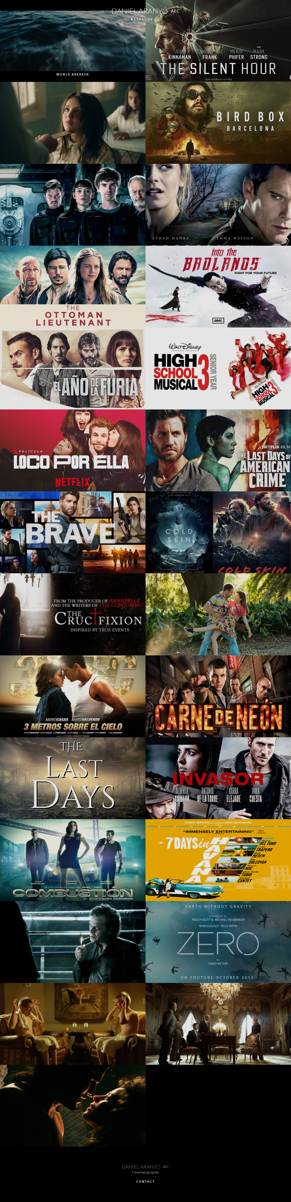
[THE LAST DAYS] (73, 778)
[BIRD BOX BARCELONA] (218, 123)
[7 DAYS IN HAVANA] (218, 860)
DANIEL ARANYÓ (145, 10)
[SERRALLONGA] (73, 1106)
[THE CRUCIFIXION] (73, 614)
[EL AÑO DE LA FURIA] (73, 368)
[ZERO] (218, 942)
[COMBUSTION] (73, 860)
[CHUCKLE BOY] (73, 1024)
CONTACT (145, 1181)
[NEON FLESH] (218, 696)
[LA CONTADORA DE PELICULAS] (73, 123)
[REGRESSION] (218, 205)
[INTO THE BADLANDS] (218, 287)
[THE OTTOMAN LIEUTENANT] (73, 287)
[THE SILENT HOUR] (218, 41)
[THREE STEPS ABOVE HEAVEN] (73, 696)
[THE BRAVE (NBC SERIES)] (73, 532)
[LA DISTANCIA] (73, 942)
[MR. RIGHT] (218, 614)
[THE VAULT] (73, 205)
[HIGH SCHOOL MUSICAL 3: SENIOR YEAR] (218, 368)
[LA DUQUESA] (218, 1024)
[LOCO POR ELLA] (73, 450)
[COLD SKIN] (218, 532)
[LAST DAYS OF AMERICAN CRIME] (218, 450)
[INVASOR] (218, 778)
